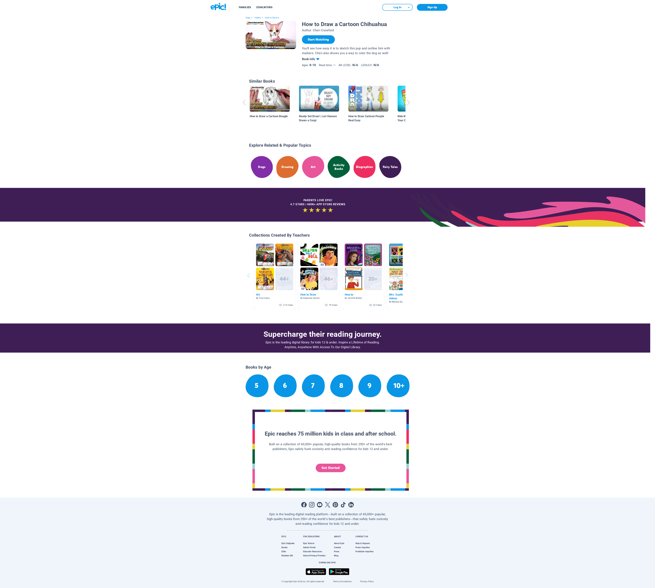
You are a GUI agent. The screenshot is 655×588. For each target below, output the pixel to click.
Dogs (248, 18)
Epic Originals (287, 543)
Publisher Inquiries (364, 551)
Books (284, 547)
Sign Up (432, 7)
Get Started (331, 468)
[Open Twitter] (327, 504)
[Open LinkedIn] (351, 504)
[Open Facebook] (304, 504)
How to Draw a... (273, 18)
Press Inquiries (362, 547)
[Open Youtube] (319, 504)
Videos (257, 18)
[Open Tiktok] (343, 504)
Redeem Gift (287, 555)
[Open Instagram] (312, 504)
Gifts (283, 551)
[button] (274, 275)
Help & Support (362, 543)
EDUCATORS (264, 7)
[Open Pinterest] (335, 504)
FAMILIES (245, 7)
